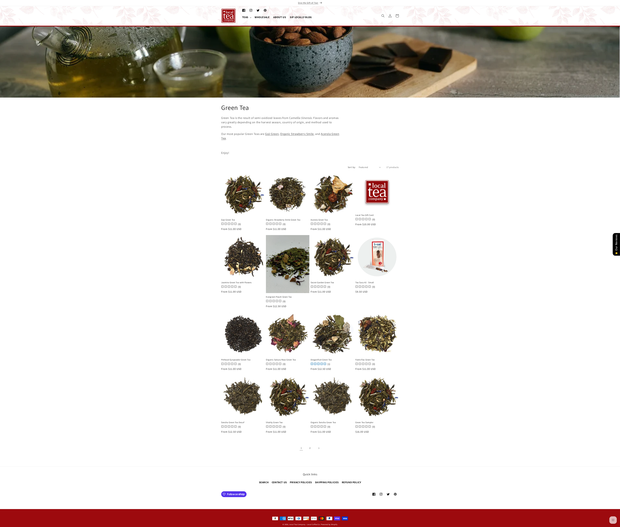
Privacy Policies (301, 482)
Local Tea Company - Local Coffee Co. (304, 524)
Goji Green (272, 134)
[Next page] (318, 448)
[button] (246, 17)
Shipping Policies (327, 482)
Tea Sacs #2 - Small (364, 282)
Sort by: (352, 167)
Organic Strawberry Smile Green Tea (283, 220)
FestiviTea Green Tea (365, 359)
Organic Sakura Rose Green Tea (281, 359)
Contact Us (279, 482)
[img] (318, 364)
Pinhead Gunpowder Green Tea (235, 359)
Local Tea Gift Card (364, 215)
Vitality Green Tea (274, 422)
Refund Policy (351, 482)
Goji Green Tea (228, 220)
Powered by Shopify (329, 524)
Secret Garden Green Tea (322, 282)
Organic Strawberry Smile (297, 134)
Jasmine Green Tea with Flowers (236, 282)
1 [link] (301, 448)
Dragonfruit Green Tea (321, 359)
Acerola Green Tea (319, 220)
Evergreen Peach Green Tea (279, 297)
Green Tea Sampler (364, 422)
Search (264, 482)
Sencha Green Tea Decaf (232, 422)
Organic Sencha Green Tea (323, 422)
